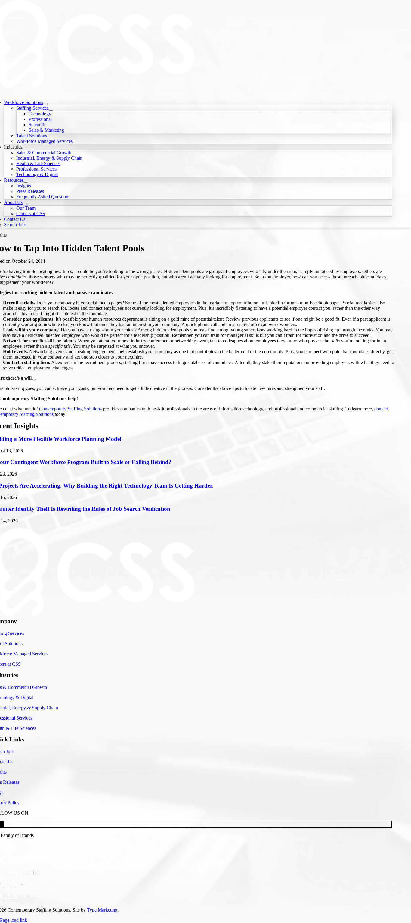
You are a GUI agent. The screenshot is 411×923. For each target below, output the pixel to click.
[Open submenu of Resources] (25, 182)
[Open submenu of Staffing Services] (50, 110)
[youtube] (1, 824)
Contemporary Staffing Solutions (70, 408)
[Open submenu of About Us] (25, 204)
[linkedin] (3, 824)
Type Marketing (102, 909)
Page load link (13, 920)
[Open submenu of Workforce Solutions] (45, 104)
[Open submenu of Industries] (24, 148)
